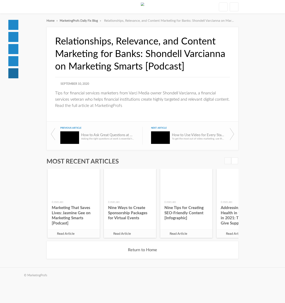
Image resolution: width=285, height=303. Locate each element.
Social (13, 49)
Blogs (13, 73)
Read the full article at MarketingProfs (88, 106)
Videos (13, 61)
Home (13, 25)
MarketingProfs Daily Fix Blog (79, 20)
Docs (13, 37)
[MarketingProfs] (142, 6)
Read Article (65, 233)
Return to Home (142, 250)
